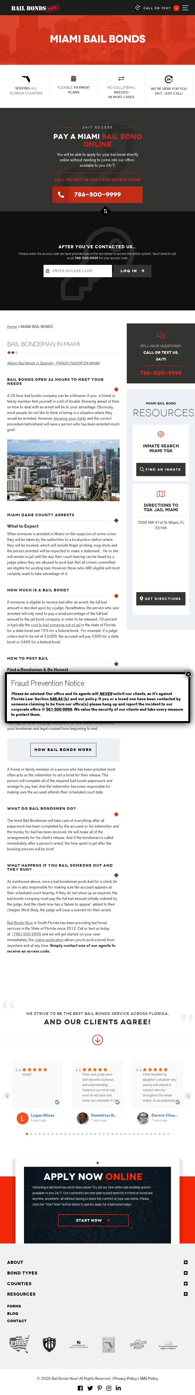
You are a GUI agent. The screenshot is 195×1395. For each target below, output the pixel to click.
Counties (19, 1283)
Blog (12, 1313)
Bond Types (22, 1273)
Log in (130, 270)
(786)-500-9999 (26, 933)
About (15, 1262)
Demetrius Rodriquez (104, 1115)
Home (12, 326)
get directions (163, 599)
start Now (89, 1220)
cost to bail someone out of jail (55, 624)
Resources (21, 1294)
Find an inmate (163, 469)
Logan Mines (42, 1115)
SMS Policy (149, 1378)
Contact (17, 1320)
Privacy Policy (125, 1378)
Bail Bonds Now (20, 922)
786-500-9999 (97, 194)
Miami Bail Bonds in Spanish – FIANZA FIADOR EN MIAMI (53, 362)
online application (49, 939)
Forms (14, 1306)
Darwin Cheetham (164, 1115)
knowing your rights (70, 418)
